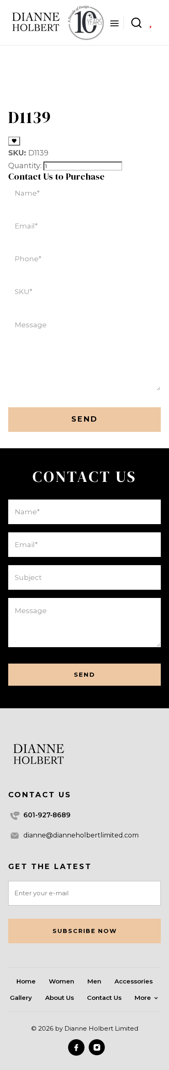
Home (26, 982)
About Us (59, 998)
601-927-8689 (47, 815)
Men (94, 982)
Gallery (21, 998)
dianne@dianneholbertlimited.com (81, 835)
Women (61, 982)
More (143, 998)
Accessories (133, 982)
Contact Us (104, 998)
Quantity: (24, 165)
